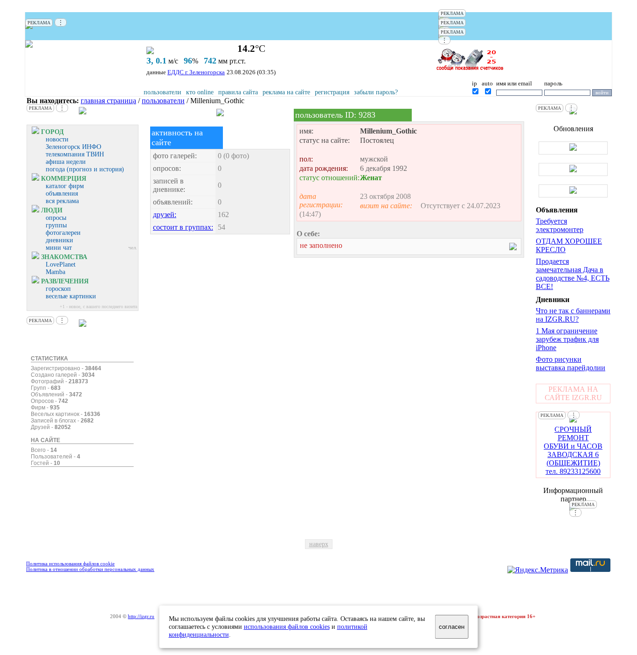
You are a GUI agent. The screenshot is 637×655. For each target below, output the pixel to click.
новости (57, 139)
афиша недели (66, 161)
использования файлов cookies (287, 626)
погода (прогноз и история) (85, 169)
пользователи (162, 92)
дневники (59, 240)
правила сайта (238, 92)
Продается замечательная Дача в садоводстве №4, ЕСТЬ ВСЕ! (572, 273)
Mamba (55, 271)
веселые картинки (71, 296)
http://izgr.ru (141, 616)
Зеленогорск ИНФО (73, 146)
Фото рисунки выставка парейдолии (570, 363)
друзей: (164, 214)
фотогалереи (63, 232)
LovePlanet (61, 264)
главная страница (108, 101)
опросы (56, 217)
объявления (62, 193)
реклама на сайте (286, 92)
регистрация (332, 92)
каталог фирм (65, 186)
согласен (451, 626)
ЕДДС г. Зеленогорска (196, 72)
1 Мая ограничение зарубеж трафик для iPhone (567, 339)
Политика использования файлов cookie (70, 563)
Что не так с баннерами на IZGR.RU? (573, 315)
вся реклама (62, 200)
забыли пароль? (376, 92)
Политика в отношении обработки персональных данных (90, 569)
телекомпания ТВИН (75, 154)
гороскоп (58, 288)
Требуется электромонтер (559, 225)
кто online (200, 92)
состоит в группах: (183, 227)
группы (56, 225)
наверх (318, 544)
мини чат (59, 247)
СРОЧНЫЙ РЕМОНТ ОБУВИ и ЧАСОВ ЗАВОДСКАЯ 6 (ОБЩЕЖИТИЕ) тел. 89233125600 (573, 450)
